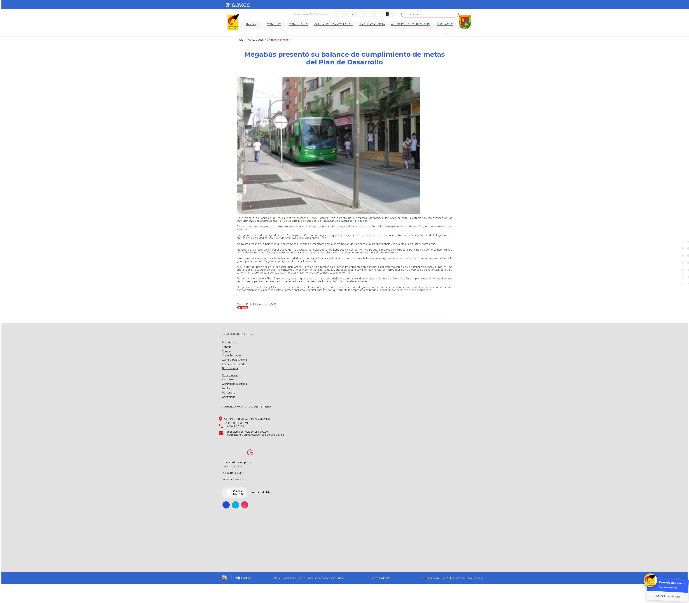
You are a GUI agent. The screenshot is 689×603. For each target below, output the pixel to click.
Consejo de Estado (233, 364)
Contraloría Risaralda (234, 383)
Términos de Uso (380, 577)
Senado (226, 346)
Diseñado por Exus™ (437, 577)
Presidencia (229, 342)
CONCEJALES (298, 24)
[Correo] (685, 273)
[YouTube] (685, 259)
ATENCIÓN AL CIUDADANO (410, 24)
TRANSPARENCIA (372, 24)
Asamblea (228, 379)
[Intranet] (685, 280)
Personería (228, 392)
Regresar (242, 307)
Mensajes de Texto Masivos (466, 577)
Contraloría (228, 397)
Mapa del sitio (261, 492)
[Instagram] (685, 266)
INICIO (251, 24)
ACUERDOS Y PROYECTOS (333, 24)
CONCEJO (274, 24)
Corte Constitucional (234, 359)
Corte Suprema (231, 355)
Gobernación (230, 375)
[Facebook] (685, 244)
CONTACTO (445, 24)
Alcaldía (226, 388)
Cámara (226, 351)
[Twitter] (685, 252)
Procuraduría (230, 368)
